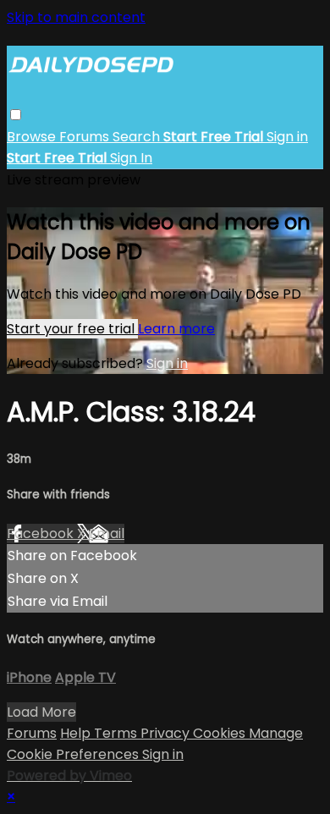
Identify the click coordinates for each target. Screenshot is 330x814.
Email (106, 533)
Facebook (42, 533)
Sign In (131, 158)
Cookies (221, 733)
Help (77, 733)
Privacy (166, 733)
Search (138, 136)
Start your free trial (72, 328)
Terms (117, 733)
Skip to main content (76, 17)
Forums (86, 136)
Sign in (287, 136)
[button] (15, 114)
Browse (33, 136)
